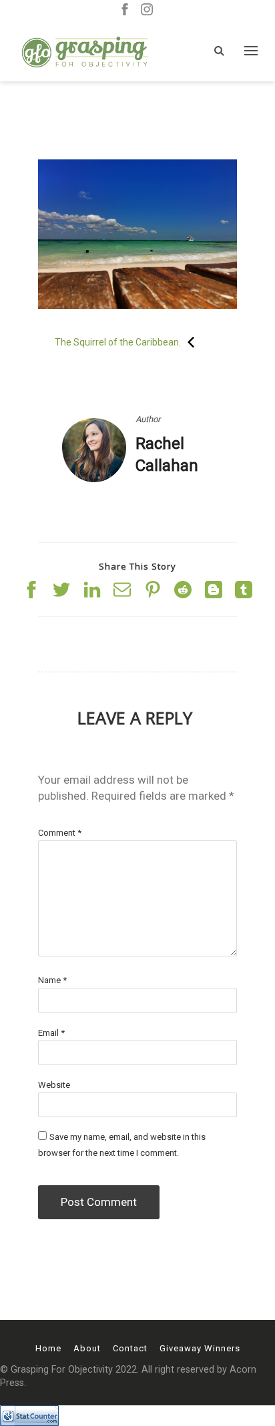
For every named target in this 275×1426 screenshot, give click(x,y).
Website (54, 1085)
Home (48, 1348)
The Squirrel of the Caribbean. (118, 342)
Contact (130, 1348)
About (87, 1348)
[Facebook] (124, 10)
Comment (59, 833)
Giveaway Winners (200, 1348)
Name (52, 980)
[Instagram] (147, 10)
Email (51, 1033)
